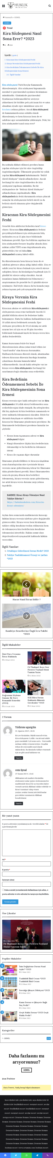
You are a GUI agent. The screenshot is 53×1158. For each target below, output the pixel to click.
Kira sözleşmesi (10, 85)
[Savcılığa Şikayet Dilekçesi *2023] (9, 994)
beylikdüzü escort (21, 1104)
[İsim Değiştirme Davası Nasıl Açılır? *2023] (9, 970)
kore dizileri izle (12, 1100)
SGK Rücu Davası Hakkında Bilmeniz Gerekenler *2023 (36, 700)
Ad (4, 859)
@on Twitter (8, 1078)
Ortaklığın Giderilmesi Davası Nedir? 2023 (28, 551)
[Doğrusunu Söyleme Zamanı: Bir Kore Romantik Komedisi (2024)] (13, 686)
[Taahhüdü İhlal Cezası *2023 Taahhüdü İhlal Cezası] (9, 982)
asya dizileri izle (39, 1100)
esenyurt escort (36, 1104)
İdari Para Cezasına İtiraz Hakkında (11, 655)
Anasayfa (8, 17)
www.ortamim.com (26, 1148)
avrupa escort (9, 1117)
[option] (26, 935)
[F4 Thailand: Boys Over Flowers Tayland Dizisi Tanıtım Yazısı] (39, 657)
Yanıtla (19, 758)
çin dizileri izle (25, 1100)
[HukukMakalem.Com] (18, 5)
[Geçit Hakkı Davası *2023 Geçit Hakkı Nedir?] (9, 1016)
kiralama (6, 109)
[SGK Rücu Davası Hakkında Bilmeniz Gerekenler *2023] (39, 687)
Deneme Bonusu (22, 1117)
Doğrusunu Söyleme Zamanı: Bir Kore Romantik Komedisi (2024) (11, 699)
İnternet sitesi (8, 880)
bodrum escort (11, 1148)
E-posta (6, 870)
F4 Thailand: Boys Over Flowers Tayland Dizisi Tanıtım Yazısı (38, 670)
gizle (15, 55)
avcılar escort (30, 1113)
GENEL (17, 17)
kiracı (43, 226)
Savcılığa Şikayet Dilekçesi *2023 (34, 990)
